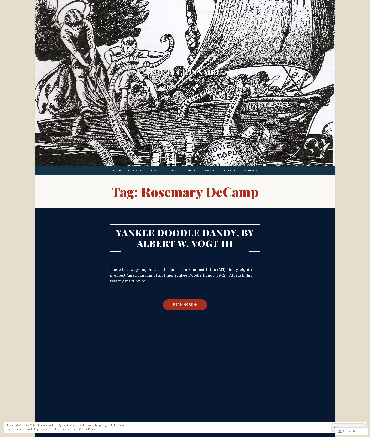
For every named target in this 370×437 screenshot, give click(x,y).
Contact (135, 170)
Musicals (250, 170)
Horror (230, 170)
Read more (178, 306)
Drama (153, 170)
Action (171, 170)
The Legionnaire (185, 72)
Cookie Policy (87, 429)
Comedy (189, 170)
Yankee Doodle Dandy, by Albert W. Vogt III (185, 238)
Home (117, 170)
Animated (209, 170)
